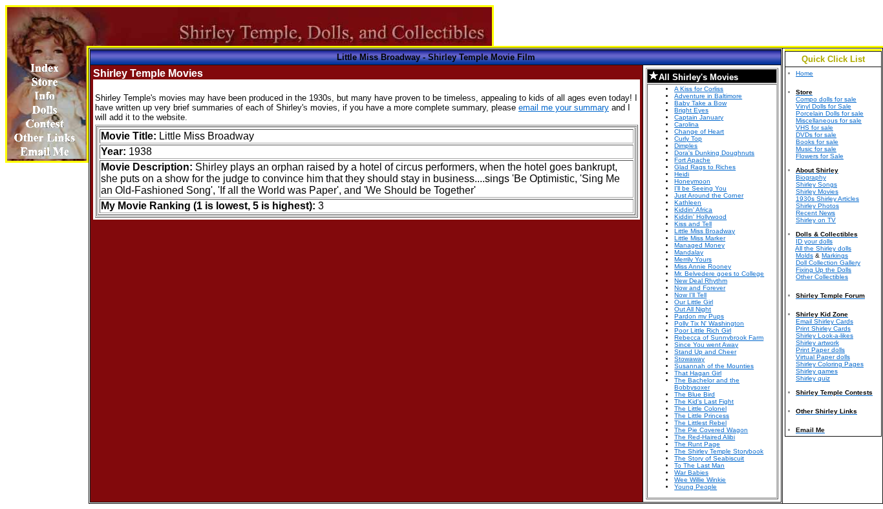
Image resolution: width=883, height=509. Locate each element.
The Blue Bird (694, 394)
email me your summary (563, 107)
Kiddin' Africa (693, 209)
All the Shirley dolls (823, 248)
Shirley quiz (813, 378)
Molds (804, 255)
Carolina (686, 124)
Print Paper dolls (820, 349)
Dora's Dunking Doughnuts (714, 152)
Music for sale (816, 148)
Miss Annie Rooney (702, 266)
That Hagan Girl (697, 373)
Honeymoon (692, 181)
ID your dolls (814, 241)
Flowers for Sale (820, 156)
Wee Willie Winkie (700, 479)
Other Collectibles (822, 276)
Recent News (815, 212)
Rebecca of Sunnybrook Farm (718, 337)
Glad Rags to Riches (705, 167)
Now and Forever (699, 287)
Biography (811, 177)
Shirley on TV (816, 219)
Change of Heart (699, 131)
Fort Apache (692, 159)
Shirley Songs (816, 184)
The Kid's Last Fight (704, 401)
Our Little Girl (693, 302)
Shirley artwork (817, 342)
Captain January (698, 117)
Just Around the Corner (708, 195)
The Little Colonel (700, 408)
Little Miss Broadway (704, 230)
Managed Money (699, 245)
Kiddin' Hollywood (700, 216)
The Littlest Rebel (700, 422)
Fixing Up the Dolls (823, 269)
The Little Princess (701, 415)
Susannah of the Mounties (714, 365)
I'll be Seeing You (700, 188)
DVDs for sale (816, 134)
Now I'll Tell (690, 294)
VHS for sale (814, 127)
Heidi (681, 174)
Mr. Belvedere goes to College (719, 273)
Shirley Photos (817, 205)
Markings (835, 255)
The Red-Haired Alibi (704, 437)
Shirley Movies (817, 191)
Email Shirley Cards (824, 321)
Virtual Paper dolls (823, 356)
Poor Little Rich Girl (702, 330)
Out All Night (692, 309)
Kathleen (687, 202)
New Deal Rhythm (700, 280)
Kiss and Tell (693, 223)
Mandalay (688, 252)
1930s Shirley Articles (827, 198)
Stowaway (689, 358)
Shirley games (817, 371)
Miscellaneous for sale (829, 120)
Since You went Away (706, 344)
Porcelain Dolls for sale (830, 113)
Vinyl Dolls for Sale (823, 106)
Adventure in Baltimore (708, 95)
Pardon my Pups (699, 316)
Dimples (685, 145)
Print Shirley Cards (823, 328)
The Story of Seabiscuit (709, 458)
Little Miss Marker (699, 238)
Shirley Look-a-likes (824, 335)
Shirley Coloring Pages (830, 364)
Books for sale (817, 141)
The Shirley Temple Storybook (718, 451)
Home (804, 73)
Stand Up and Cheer (705, 351)
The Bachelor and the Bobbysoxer (706, 384)
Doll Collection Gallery (828, 262)
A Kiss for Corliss (698, 88)
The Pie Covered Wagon (711, 429)
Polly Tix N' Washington (709, 323)
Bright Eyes (691, 110)
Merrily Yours (693, 259)
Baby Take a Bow (700, 103)
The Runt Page (697, 444)
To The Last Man (699, 465)
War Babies (691, 472)
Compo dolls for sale (826, 99)
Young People (695, 486)
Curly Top (688, 138)
